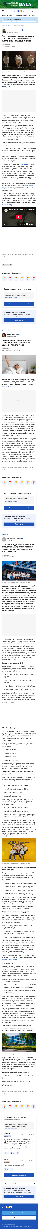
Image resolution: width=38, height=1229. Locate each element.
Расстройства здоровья (16, 330)
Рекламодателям (19, 1217)
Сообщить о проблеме (19, 1213)
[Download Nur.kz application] (19, 4)
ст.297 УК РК (23, 164)
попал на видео (7, 205)
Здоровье (5, 330)
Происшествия (7, 15)
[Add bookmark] (33, 1183)
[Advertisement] (19, 101)
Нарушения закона (21, 15)
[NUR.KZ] (19, 11)
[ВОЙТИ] (35, 11)
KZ (32, 11)
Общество (5, 534)
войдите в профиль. (11, 297)
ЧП (29, 15)
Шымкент (5, 264)
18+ (11, 264)
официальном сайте (9, 960)
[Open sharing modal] (24, 1183)
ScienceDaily (6, 386)
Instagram (20, 320)
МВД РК (7, 86)
